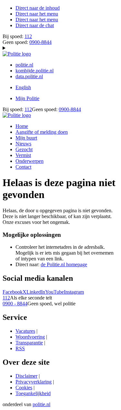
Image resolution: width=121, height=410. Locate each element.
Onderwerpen (29, 161)
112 (28, 36)
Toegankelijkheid (33, 393)
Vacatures (25, 331)
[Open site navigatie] (60, 48)
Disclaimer (26, 376)
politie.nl (24, 65)
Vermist (23, 155)
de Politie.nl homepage (64, 264)
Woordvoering (30, 337)
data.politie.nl (29, 76)
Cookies (23, 387)
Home (21, 126)
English (23, 87)
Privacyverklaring (33, 381)
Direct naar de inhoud (37, 8)
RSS (20, 348)
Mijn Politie (27, 98)
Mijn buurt (26, 138)
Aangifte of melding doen (41, 132)
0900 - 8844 (15, 303)
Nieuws (23, 143)
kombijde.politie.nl (34, 70)
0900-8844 (40, 42)
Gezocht (24, 149)
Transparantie (29, 342)
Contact (23, 167)
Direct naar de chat (34, 25)
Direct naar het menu (36, 13)
